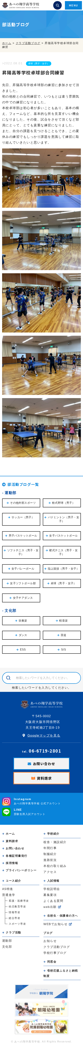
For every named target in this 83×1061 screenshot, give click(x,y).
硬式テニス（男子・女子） (63, 552)
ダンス (23, 635)
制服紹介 (50, 854)
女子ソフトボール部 (23, 583)
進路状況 (50, 860)
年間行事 (50, 848)
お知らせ (50, 941)
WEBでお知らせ (55, 924)
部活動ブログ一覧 (23, 484)
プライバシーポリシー (21, 870)
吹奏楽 (23, 620)
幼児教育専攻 (17, 906)
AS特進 (7, 889)
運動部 (11, 493)
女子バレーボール (22, 568)
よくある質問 (53, 901)
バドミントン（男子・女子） (63, 519)
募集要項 (50, 895)
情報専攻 (14, 912)
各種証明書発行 (16, 855)
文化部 (11, 611)
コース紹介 (13, 880)
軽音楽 (63, 620)
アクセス (50, 872)
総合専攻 (14, 918)
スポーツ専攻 (17, 923)
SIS (63, 649)
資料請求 (44, 778)
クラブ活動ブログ (56, 947)
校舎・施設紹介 (55, 842)
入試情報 (53, 880)
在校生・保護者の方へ (62, 915)
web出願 (50, 906)
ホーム (10, 833)
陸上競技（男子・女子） (63, 568)
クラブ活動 (13, 932)
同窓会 (51, 961)
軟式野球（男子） (63, 502)
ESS (23, 649)
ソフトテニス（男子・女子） (23, 552)
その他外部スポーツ (23, 502)
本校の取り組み (55, 866)
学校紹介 (53, 833)
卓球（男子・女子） (38, 63)
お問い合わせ (44, 763)
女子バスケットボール (63, 535)
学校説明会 (51, 889)
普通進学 (8, 895)
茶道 (63, 635)
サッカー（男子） (22, 517)
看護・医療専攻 (19, 900)
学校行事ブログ (55, 952)
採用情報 (12, 863)
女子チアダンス (23, 597)
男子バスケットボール (23, 535)
